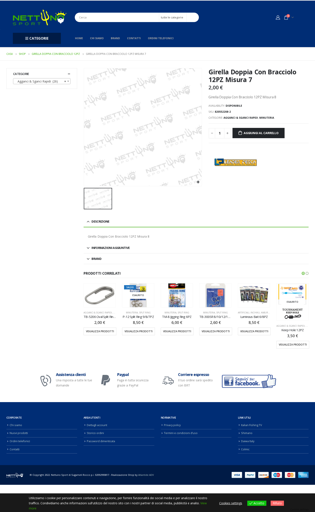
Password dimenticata (101, 441)
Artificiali (243, 312)
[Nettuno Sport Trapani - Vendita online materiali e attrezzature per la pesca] (39, 17)
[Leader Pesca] (235, 162)
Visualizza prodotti (100, 331)
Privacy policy (172, 425)
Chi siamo (97, 38)
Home (79, 38)
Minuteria (266, 118)
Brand (115, 38)
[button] (303, 273)
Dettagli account (97, 425)
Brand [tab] (96, 259)
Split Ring (145, 312)
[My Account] (278, 17)
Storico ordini (95, 433)
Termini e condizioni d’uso (181, 433)
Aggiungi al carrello (261, 133)
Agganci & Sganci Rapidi (241, 118)
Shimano (246, 433)
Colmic (245, 449)
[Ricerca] (193, 17)
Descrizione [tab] (100, 221)
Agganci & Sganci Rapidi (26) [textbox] (40, 81)
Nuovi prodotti (19, 433)
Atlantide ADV (146, 474)
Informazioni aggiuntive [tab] (111, 248)
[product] (100, 295)
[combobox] (41, 81)
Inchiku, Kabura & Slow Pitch (267, 312)
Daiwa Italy (247, 441)
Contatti (134, 38)
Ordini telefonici (161, 38)
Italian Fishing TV (251, 425)
